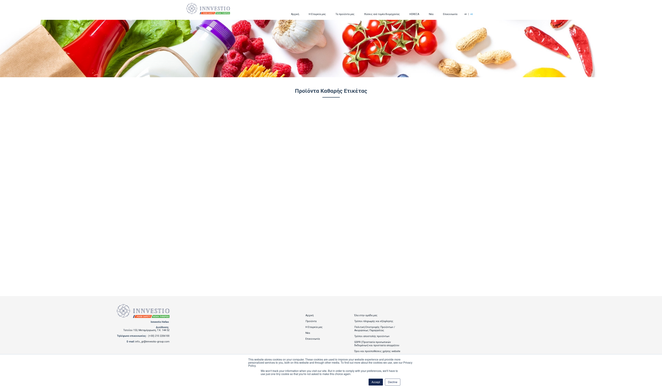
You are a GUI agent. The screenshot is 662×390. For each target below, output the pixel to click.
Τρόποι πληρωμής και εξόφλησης (373, 321)
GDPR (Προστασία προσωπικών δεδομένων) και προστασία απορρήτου (376, 344)
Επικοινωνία (450, 14)
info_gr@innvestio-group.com (152, 341)
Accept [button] (376, 382)
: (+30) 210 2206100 (158, 335)
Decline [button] (392, 382)
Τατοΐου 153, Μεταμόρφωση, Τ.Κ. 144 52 (146, 330)
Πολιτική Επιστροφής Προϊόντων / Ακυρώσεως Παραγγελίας (374, 329)
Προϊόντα (311, 321)
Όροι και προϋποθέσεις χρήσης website (377, 351)
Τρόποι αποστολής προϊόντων (371, 336)
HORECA (414, 14)
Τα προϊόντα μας (344, 14)
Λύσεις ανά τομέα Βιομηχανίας (382, 14)
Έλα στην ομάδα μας (365, 315)
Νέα (431, 14)
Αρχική (295, 14)
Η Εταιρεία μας (317, 14)
